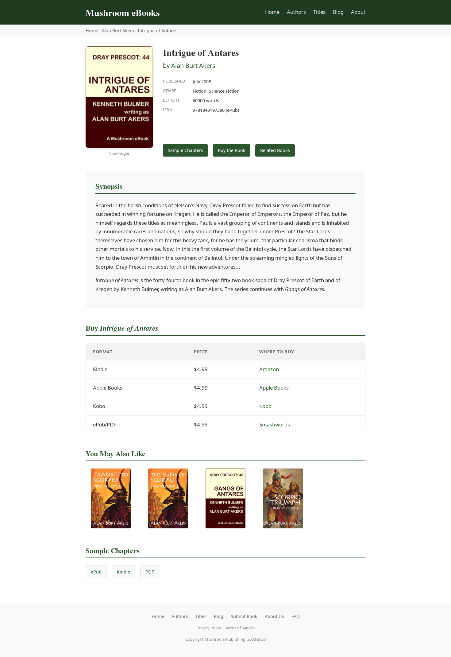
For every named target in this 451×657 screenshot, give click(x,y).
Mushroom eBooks (123, 12)
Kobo (265, 406)
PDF (149, 572)
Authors (296, 11)
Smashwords (274, 424)
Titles (319, 11)
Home (272, 11)
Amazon (269, 369)
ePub (96, 572)
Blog (338, 11)
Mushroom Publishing (225, 639)
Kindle (123, 572)
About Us (274, 616)
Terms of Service (240, 628)
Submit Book (244, 616)
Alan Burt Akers (118, 30)
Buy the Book (231, 150)
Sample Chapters (185, 150)
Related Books (275, 150)
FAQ (295, 616)
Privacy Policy (208, 628)
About (358, 11)
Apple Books (274, 387)
